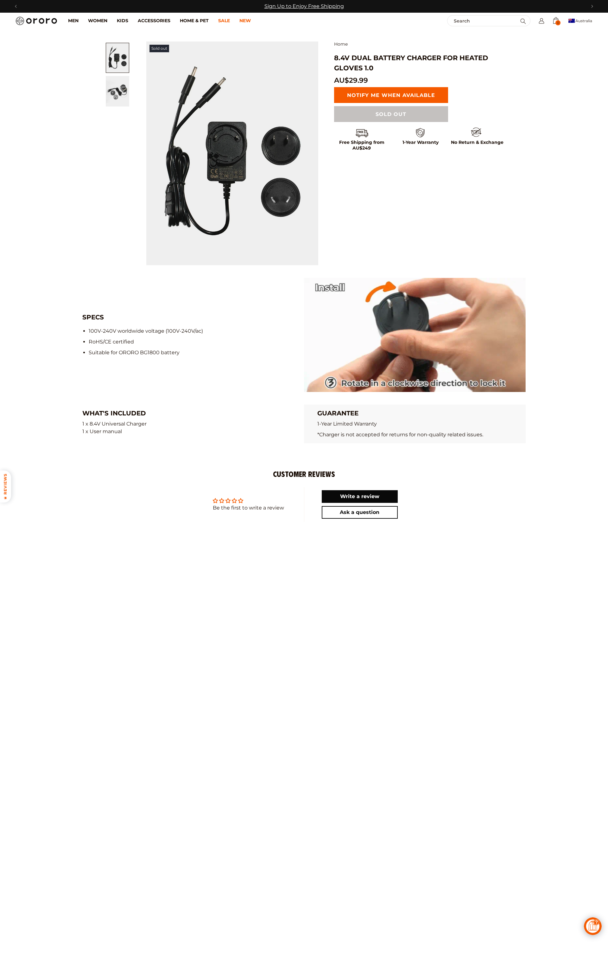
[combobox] (475, 21)
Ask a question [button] (359, 512)
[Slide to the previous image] (155, 153)
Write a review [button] (359, 496)
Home (341, 44)
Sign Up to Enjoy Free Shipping (304, 6)
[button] (555, 20)
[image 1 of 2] (117, 58)
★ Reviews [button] (5, 486)
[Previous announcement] (15, 6)
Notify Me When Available (391, 95)
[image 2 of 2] (117, 91)
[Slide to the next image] (308, 153)
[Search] (523, 21)
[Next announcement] (592, 6)
